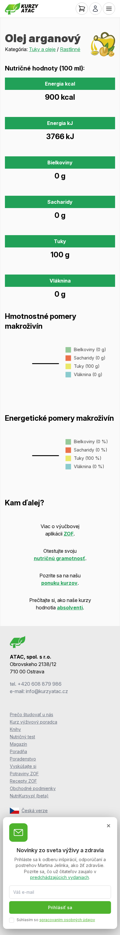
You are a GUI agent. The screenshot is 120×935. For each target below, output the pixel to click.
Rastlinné (70, 49)
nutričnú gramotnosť (59, 558)
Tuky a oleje (42, 49)
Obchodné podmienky (33, 788)
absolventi (70, 607)
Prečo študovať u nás (31, 714)
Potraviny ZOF (24, 773)
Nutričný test (22, 736)
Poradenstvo (23, 758)
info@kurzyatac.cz (47, 691)
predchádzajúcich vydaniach (59, 877)
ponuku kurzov (59, 583)
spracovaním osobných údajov (67, 919)
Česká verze (35, 810)
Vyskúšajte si (23, 766)
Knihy (15, 729)
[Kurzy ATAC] (21, 8)
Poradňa (18, 751)
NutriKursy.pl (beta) (29, 795)
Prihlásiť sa (60, 907)
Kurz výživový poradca (33, 721)
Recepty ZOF (23, 781)
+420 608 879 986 (40, 684)
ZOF (69, 534)
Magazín (18, 744)
